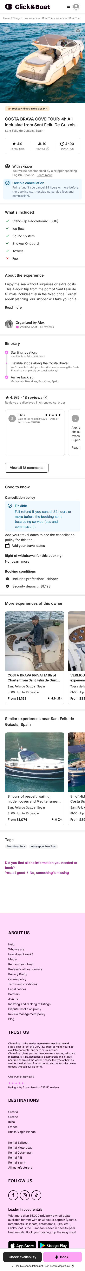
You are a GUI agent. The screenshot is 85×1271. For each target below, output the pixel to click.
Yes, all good (15, 873)
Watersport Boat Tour (41, 18)
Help (11, 944)
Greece (13, 1117)
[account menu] (76, 7)
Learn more (20, 561)
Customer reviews (21, 1076)
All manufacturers (20, 1167)
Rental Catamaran (20, 1152)
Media (12, 959)
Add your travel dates (28, 546)
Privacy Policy (17, 974)
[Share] (78, 30)
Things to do (19, 18)
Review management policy (26, 1014)
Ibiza (11, 1122)
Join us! (13, 999)
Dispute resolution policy (24, 1009)
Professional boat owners (25, 969)
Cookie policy (17, 979)
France (13, 1127)
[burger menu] (68, 7)
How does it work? (20, 954)
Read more (13, 307)
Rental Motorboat (20, 1147)
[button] (42, 100)
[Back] (6, 30)
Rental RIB (15, 1157)
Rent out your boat (20, 964)
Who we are (16, 949)
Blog (11, 1019)
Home (6, 18)
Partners (14, 994)
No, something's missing (49, 873)
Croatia (13, 1112)
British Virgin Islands (21, 1132)
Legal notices (17, 989)
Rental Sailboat (18, 1142)
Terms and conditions (22, 984)
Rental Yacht (16, 1162)
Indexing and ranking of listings (29, 1004)
